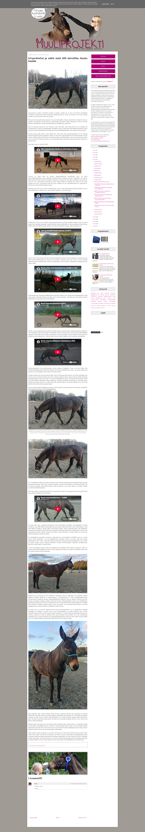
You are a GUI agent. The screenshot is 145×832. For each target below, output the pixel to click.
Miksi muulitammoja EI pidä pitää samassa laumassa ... (102, 199)
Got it (112, 4)
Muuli (103, 61)
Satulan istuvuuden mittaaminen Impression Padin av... (102, 191)
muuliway (93, 305)
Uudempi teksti (33, 817)
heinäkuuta (97, 172)
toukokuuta (97, 177)
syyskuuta (96, 168)
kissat (104, 298)
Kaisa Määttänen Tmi (103, 76)
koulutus (41, 739)
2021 (94, 157)
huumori (107, 294)
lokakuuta (96, 166)
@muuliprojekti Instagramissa (98, 136)
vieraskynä (102, 307)
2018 (94, 219)
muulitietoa (112, 303)
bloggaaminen (94, 294)
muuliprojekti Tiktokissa (97, 138)
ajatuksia (107, 293)
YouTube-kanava (95, 139)
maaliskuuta (97, 209)
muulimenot (106, 303)
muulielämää (112, 301)
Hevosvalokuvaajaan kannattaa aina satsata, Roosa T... (103, 195)
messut (105, 301)
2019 (94, 217)
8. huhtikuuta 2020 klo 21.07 (78, 783)
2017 (94, 221)
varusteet (97, 307)
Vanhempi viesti (82, 817)
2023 (94, 152)
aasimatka (93, 293)
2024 (94, 150)
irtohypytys (112, 294)
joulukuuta (97, 161)
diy (99, 294)
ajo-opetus (112, 293)
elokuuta (96, 170)
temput (113, 305)
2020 (94, 159)
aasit (98, 293)
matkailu (100, 301)
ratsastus (103, 305)
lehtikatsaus (103, 299)
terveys (92, 307)
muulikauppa (94, 303)
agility (102, 293)
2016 (94, 223)
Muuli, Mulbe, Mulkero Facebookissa (100, 141)
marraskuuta (97, 163)
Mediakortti (103, 71)
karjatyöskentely (108, 296)
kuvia (114, 298)
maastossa (93, 301)
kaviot (114, 296)
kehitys (92, 298)
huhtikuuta (97, 179)
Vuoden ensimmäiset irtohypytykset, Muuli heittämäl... (103, 188)
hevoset (102, 294)
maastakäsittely (111, 299)
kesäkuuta (97, 175)
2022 (94, 154)
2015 (94, 226)
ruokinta (109, 305)
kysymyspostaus (95, 299)
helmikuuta (97, 211)
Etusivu (58, 817)
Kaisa (103, 66)
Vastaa (36, 788)
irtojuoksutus (40, 745)
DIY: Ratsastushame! (104, 253)
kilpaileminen (99, 298)
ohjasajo (98, 305)
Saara (36, 783)
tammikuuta (97, 214)
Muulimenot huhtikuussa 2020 (101, 181)
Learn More (105, 4)
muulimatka (100, 303)
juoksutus (100, 296)
